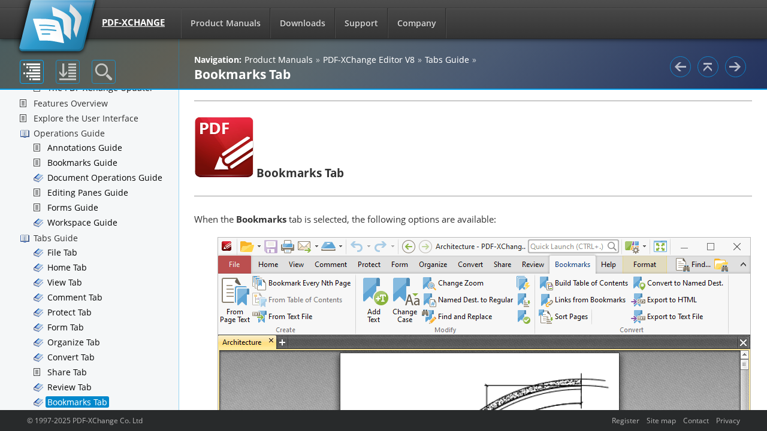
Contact (696, 420)
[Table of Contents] (32, 72)
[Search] (104, 72)
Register (625, 420)
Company (416, 23)
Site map (661, 420)
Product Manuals (226, 23)
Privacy (728, 420)
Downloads (302, 23)
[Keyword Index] (68, 72)
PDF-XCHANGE (133, 22)
